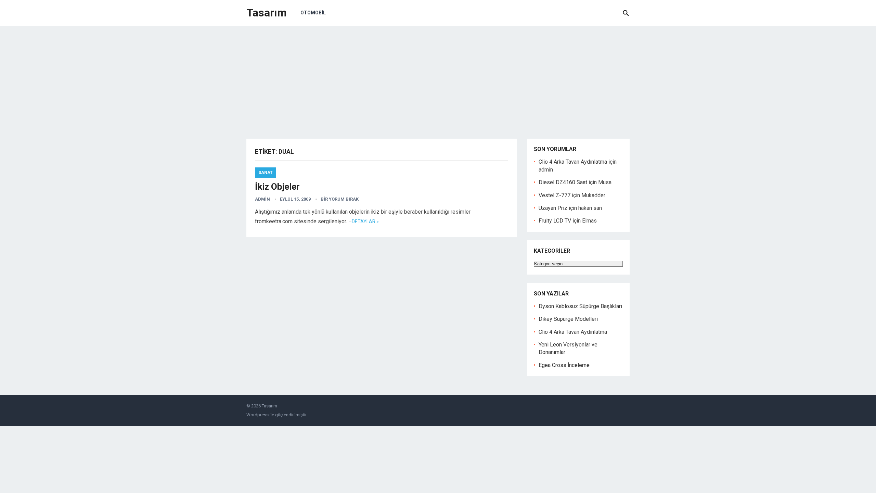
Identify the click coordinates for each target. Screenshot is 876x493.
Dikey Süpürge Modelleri (568, 319)
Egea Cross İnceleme (564, 365)
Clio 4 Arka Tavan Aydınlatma (573, 162)
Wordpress (257, 414)
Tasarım (266, 12)
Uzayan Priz (553, 208)
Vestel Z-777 (554, 195)
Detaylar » (365, 221)
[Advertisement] (438, 77)
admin (262, 199)
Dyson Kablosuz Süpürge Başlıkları (580, 306)
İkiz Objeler (277, 186)
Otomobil (313, 12)
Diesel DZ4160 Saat (563, 182)
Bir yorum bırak (340, 199)
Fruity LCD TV (555, 220)
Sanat (265, 172)
